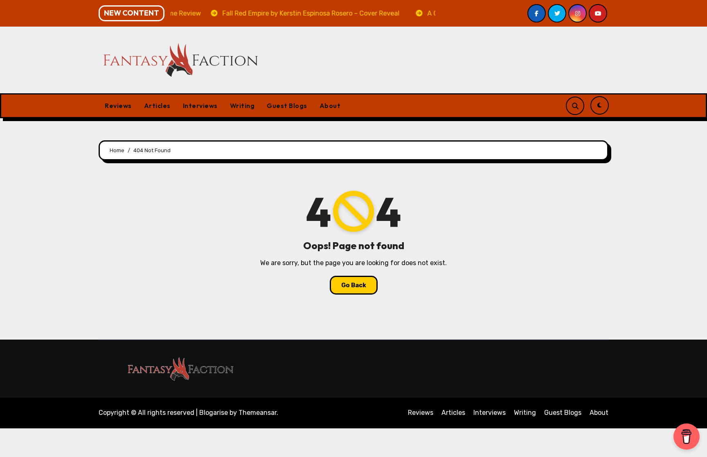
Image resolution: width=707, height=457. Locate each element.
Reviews (118, 105)
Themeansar (258, 412)
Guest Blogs (287, 105)
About (330, 105)
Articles (157, 105)
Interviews (200, 105)
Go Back (353, 285)
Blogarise (213, 412)
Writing (242, 105)
